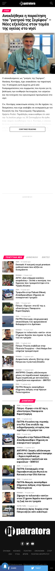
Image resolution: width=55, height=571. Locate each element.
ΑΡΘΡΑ (25, 554)
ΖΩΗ (10, 554)
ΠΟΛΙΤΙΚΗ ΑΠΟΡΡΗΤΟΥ (40, 554)
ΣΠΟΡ (49, 551)
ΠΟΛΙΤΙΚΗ (27, 551)
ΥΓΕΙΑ (17, 554)
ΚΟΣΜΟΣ (17, 551)
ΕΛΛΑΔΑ (6, 551)
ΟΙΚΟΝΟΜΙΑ (39, 551)
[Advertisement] (27, 165)
